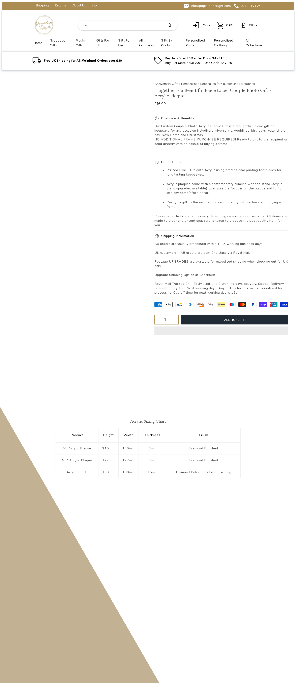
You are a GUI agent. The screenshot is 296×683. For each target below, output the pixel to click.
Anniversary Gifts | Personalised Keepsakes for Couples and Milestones (204, 84)
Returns (60, 5)
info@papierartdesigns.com (211, 6)
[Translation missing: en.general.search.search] (170, 25)
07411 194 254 (251, 6)
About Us (79, 5)
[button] (221, 330)
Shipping (42, 5)
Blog (95, 5)
